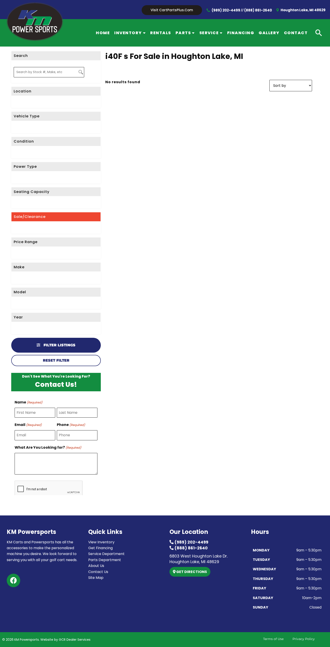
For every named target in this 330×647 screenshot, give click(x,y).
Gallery (269, 33)
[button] (172, 10)
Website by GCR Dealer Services (65, 639)
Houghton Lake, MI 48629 (303, 10)
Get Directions (191, 571)
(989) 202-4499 (226, 10)
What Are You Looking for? (48, 447)
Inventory (128, 33)
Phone (71, 424)
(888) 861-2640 (258, 10)
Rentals (160, 33)
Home (103, 33)
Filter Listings (58, 345)
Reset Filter (56, 360)
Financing (240, 33)
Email (28, 424)
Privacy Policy (304, 639)
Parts (183, 33)
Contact (296, 33)
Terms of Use (273, 639)
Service (209, 33)
